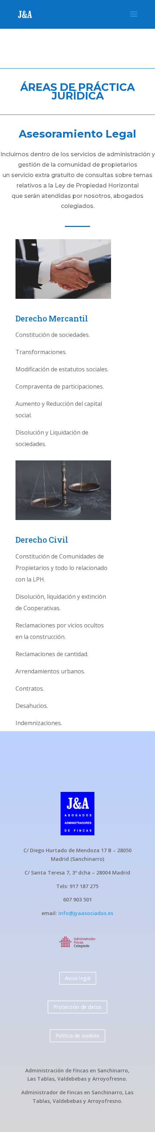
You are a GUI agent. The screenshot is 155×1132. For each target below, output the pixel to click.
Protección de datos (77, 1006)
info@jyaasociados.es (85, 913)
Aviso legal (77, 977)
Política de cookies (77, 1035)
